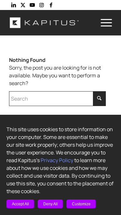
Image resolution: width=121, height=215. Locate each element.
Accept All (20, 204)
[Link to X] (23, 5)
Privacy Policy (57, 160)
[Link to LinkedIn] (13, 5)
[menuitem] (103, 22)
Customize (81, 204)
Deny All (50, 204)
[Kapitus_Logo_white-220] (50, 22)
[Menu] (103, 22)
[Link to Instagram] (41, 5)
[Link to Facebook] (51, 5)
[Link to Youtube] (32, 5)
